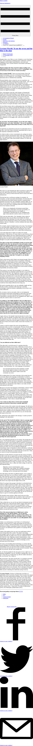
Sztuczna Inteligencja (5, 3)
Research (5, 42)
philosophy (5, 598)
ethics (4, 594)
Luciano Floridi (7, 596)
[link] (3, 606)
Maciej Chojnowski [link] (8, 54)
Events (4, 39)
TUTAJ (21, 591)
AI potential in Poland (8, 38)
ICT (4, 595)
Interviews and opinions (9, 41)
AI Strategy (6, 43)
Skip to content (3, 0)
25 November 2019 (8, 55)
